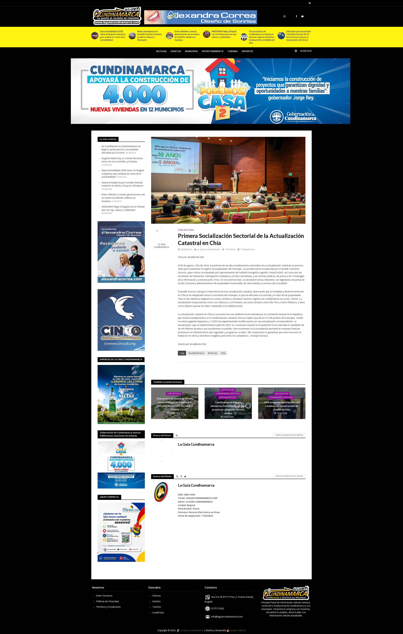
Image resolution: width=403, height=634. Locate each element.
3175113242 (217, 608)
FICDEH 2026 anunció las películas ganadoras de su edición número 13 (298, 34)
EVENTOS (176, 51)
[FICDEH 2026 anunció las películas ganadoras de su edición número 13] (281, 34)
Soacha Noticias (227, 397)
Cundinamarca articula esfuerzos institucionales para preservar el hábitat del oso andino (228, 408)
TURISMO (232, 51)
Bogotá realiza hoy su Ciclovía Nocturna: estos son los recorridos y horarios (122, 160)
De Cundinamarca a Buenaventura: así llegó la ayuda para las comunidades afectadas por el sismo (121, 149)
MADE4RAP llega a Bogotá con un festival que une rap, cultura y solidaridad (149, 34)
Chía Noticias (186, 229)
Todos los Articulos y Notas (289, 435)
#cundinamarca (196, 353)
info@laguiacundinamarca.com (227, 616)
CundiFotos (158, 612)
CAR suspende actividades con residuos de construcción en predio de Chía (282, 406)
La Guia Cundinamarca (161, 245)
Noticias (156, 595)
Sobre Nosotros (104, 595)
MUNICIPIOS (191, 51)
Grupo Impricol (238, 630)
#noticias (212, 353)
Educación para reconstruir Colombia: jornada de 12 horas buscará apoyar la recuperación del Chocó (224, 35)
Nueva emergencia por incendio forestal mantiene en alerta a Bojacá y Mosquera (122, 184)
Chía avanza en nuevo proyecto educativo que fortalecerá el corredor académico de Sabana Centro (174, 404)
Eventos (156, 601)
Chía (223, 353)
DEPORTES (247, 51)
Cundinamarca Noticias (228, 393)
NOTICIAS (161, 51)
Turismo (156, 606)
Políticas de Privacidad (107, 601)
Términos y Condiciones (108, 606)
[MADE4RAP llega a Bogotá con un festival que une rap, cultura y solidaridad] (132, 34)
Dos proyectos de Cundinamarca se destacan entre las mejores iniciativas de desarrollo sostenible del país (187, 37)
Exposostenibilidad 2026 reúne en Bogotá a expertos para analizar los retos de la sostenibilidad (123, 173)
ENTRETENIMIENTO (212, 51)
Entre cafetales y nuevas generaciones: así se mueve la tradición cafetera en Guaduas (112, 35)
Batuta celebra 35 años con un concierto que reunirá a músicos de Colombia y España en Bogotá (261, 35)
